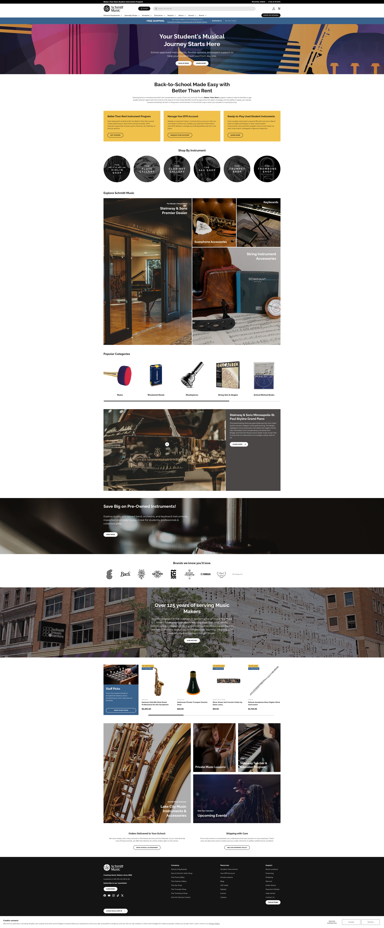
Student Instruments (229, 869)
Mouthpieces (192, 395)
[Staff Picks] (121, 674)
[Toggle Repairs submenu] (175, 15)
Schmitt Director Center (180, 897)
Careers (223, 897)
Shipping (269, 877)
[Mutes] (120, 375)
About (181, 15)
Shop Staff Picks (121, 710)
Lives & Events (274, 2)
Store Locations (272, 869)
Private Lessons (226, 877)
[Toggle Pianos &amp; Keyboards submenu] (121, 15)
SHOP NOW (110, 534)
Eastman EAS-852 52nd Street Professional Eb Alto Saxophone (155, 703)
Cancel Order (273, 902)
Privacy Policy (214, 924)
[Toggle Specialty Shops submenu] (139, 15)
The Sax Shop (176, 885)
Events (191, 15)
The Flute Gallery (177, 877)
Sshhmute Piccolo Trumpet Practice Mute (192, 703)
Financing (270, 873)
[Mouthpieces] (192, 375)
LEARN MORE (235, 135)
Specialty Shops (130, 15)
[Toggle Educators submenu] (164, 15)
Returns (269, 881)
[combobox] (204, 9)
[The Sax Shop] (207, 169)
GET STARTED (115, 135)
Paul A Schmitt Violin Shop (181, 873)
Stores (201, 15)
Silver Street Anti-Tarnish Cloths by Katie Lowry (227, 703)
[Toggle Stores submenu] (205, 15)
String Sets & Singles (228, 395)
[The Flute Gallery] (147, 169)
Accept (351, 922)
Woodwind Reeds (156, 395)
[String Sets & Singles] (228, 375)
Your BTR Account (227, 873)
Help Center (270, 893)
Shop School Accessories (147, 847)
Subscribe (110, 889)
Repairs (171, 15)
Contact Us (270, 897)
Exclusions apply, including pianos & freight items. (187, 22)
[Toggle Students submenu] (151, 15)
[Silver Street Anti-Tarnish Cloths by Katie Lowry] (229, 681)
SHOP (145, 9)
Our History (192, 640)
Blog (222, 881)
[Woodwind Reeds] (156, 375)
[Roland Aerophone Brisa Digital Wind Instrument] (264, 681)
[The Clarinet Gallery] (177, 169)
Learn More (201, 63)
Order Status (271, 885)
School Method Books (264, 395)
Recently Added (258, 2)
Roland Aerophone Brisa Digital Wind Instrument (264, 703)
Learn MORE (237, 444)
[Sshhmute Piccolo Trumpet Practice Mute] (193, 681)
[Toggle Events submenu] (195, 15)
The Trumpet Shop (178, 889)
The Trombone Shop (179, 893)
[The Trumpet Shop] (237, 169)
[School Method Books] (264, 375)
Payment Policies (272, 889)
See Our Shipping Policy (237, 847)
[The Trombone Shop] (267, 169)
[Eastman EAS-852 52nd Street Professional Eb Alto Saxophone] (158, 681)
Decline (371, 922)
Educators (158, 15)
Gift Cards (224, 885)
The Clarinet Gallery (178, 881)
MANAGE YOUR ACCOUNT (179, 135)
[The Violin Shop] (117, 169)
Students (146, 15)
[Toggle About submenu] (185, 15)
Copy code (231, 21)
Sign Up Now (183, 63)
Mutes (120, 395)
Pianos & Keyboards (112, 15)
